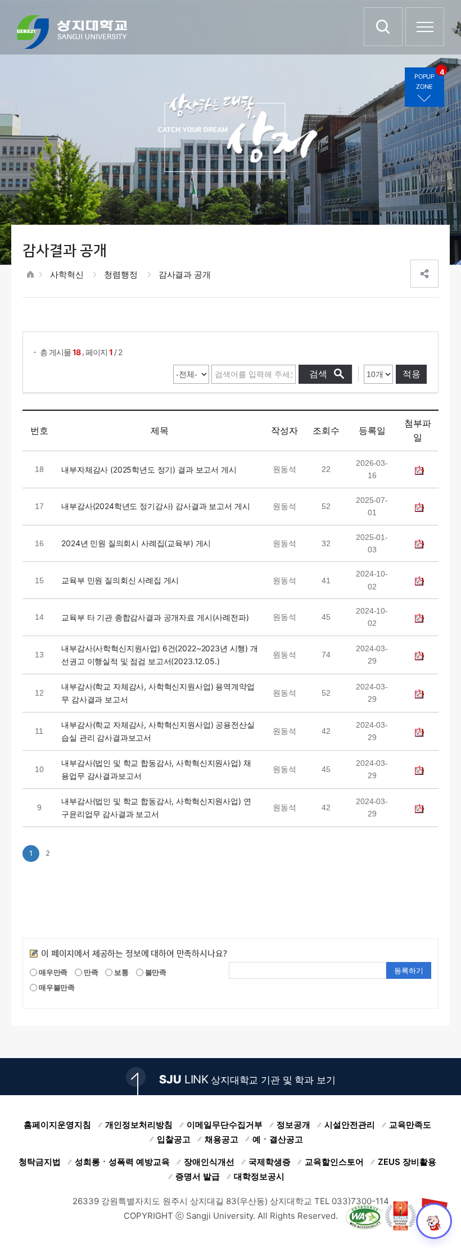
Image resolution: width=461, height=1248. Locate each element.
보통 (120, 972)
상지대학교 (72, 32)
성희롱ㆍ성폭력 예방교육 (122, 1161)
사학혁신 (66, 274)
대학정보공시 (259, 1176)
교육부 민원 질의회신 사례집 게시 (120, 580)
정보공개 (293, 1124)
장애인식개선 (209, 1161)
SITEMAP (424, 26)
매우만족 (52, 972)
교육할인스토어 (334, 1161)
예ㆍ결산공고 (277, 1139)
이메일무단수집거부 (225, 1124)
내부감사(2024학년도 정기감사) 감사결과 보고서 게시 (155, 506)
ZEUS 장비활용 (407, 1161)
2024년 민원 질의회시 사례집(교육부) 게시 (136, 543)
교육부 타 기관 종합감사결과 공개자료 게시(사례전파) (154, 617)
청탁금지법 (40, 1161)
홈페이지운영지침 (57, 1124)
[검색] (383, 26)
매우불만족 (56, 987)
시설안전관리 (349, 1124)
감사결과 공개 (185, 274)
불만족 (154, 972)
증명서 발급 (197, 1176)
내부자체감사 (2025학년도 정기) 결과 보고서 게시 (148, 469)
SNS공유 (424, 273)
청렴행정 (120, 274)
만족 (90, 972)
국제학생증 (269, 1161)
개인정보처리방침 (139, 1124)
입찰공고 (174, 1139)
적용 (412, 374)
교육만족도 (410, 1124)
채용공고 (221, 1139)
